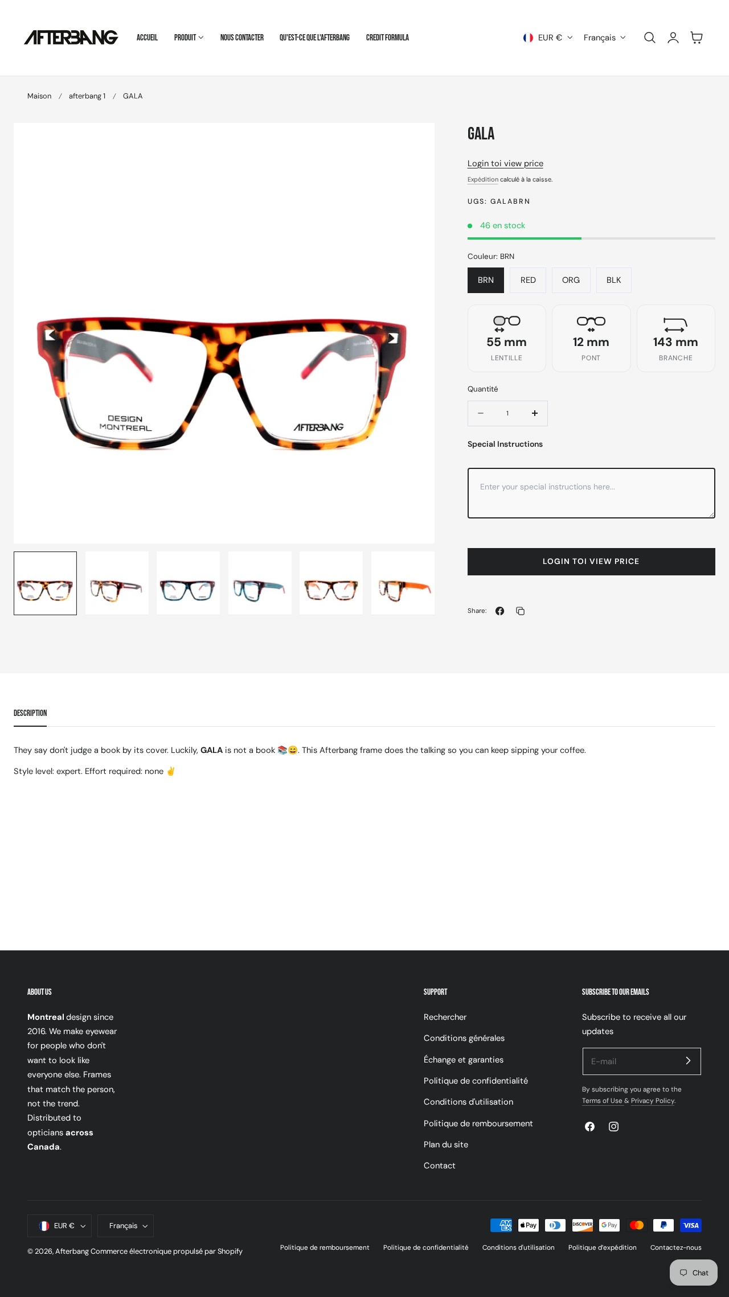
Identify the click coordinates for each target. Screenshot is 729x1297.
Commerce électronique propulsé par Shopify (167, 1252)
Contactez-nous (676, 1247)
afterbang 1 (87, 96)
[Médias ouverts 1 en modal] (414, 143)
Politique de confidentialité (476, 1080)
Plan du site (446, 1144)
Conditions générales (464, 1038)
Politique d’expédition (602, 1247)
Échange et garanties (463, 1059)
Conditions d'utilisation (468, 1101)
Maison (39, 96)
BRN (486, 280)
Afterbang (72, 1252)
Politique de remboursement (478, 1123)
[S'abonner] (688, 1060)
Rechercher (445, 1017)
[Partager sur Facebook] (499, 611)
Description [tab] (30, 713)
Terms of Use (603, 1100)
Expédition (483, 179)
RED (528, 280)
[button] (650, 37)
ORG (571, 280)
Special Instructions (505, 444)
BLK (614, 280)
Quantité (483, 389)
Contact (440, 1165)
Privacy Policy (652, 1100)
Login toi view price (505, 163)
